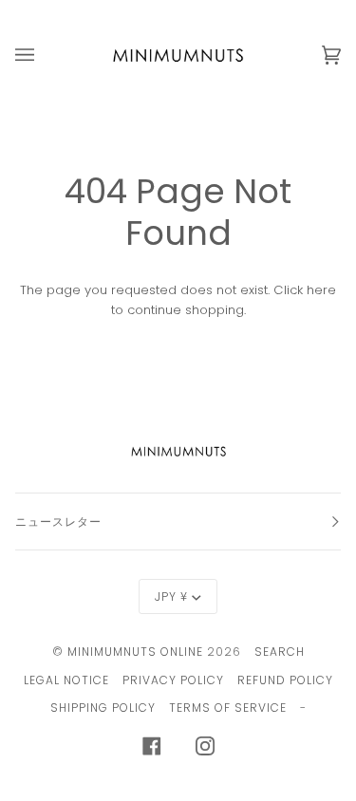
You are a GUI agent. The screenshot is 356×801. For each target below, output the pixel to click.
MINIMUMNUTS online (135, 651)
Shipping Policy (103, 707)
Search (279, 651)
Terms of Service (228, 707)
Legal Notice (66, 680)
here (321, 290)
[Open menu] (43, 55)
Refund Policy (285, 680)
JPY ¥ (171, 596)
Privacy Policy (173, 680)
